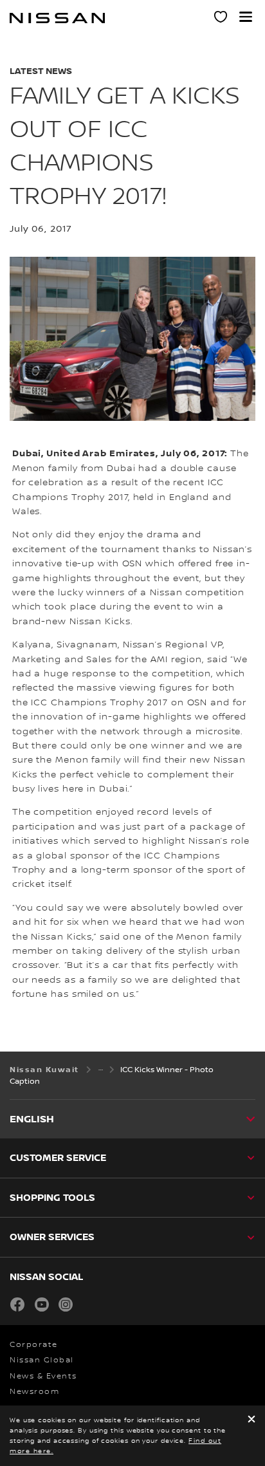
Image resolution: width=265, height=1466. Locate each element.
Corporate (34, 1345)
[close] (251, 1420)
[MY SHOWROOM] (221, 18)
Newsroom (34, 1391)
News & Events (43, 1376)
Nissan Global (42, 1360)
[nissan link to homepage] (57, 18)
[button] (245, 16)
